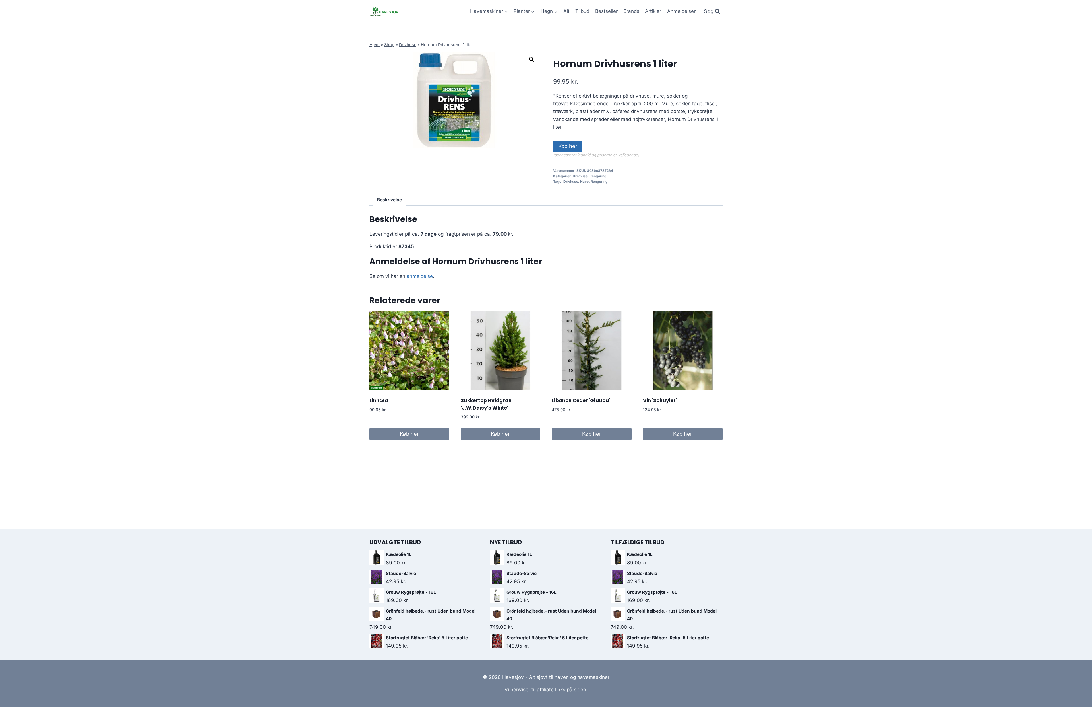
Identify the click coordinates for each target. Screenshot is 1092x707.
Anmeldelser (681, 11)
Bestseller (606, 11)
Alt (566, 11)
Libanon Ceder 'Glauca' (581, 400)
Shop (389, 44)
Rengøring (598, 176)
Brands (631, 11)
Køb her (567, 146)
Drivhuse (407, 44)
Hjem (374, 44)
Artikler (653, 11)
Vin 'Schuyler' (660, 400)
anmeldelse (420, 276)
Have (584, 181)
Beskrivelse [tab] (389, 199)
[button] (531, 59)
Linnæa (378, 400)
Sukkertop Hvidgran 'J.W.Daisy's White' (486, 404)
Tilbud (582, 11)
